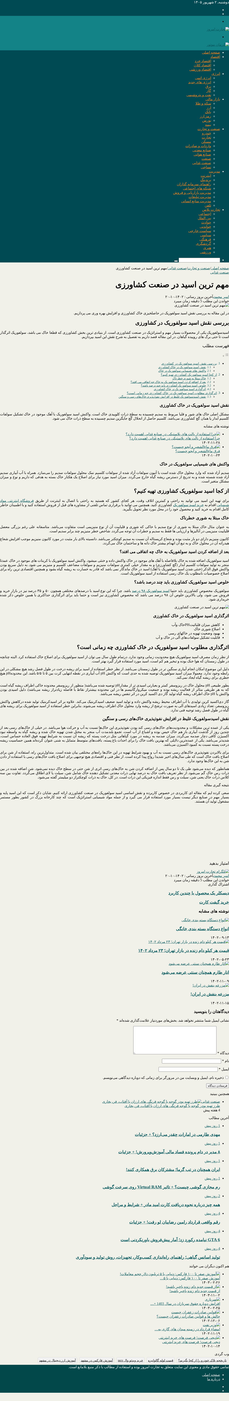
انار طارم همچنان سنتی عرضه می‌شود (195, 972)
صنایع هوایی (202, 154)
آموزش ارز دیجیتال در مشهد (57, 1360)
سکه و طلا (203, 103)
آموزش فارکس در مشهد (97, 1360)
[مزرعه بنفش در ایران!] (211, 985)
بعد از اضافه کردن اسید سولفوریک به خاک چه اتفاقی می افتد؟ (168, 382)
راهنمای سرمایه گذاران (194, 184)
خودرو (206, 133)
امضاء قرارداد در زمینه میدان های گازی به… (187, 1329)
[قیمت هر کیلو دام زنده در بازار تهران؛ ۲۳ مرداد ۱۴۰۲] (188, 942)
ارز (209, 108)
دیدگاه (223, 1053)
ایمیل (224, 1069)
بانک (208, 112)
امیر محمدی (221, 297)
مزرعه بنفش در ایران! (210, 994)
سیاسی (205, 235)
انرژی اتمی (203, 78)
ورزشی (205, 252)
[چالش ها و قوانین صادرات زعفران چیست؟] (195, 1312)
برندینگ (205, 180)
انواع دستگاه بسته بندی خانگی (202, 928)
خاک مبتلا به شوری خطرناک (189, 378)
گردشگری (203, 243)
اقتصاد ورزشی (200, 69)
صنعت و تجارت (208, 129)
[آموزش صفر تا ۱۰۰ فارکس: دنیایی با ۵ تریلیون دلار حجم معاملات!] (170, 1274)
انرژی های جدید (199, 82)
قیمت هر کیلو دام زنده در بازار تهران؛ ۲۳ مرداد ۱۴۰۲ (183, 950)
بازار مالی (213, 99)
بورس (206, 120)
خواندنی (205, 226)
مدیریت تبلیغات (200, 197)
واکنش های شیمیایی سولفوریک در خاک (182, 370)
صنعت (206, 159)
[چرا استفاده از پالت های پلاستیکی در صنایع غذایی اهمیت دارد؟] (173, 434)
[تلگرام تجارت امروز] (213, 871)
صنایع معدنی (202, 150)
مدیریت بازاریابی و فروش (192, 192)
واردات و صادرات (198, 146)
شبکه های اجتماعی (197, 188)
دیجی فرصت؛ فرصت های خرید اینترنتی (191, 1342)
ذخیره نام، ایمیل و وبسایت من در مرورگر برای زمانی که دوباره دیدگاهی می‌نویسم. (163, 1078)
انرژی (216, 74)
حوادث (206, 222)
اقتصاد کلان (202, 65)
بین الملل (204, 218)
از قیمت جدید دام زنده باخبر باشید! (195, 1291)
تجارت (206, 137)
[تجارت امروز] (218, 29)
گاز (208, 91)
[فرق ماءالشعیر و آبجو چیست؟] (196, 447)
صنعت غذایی (201, 163)
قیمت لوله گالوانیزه (160, 1360)
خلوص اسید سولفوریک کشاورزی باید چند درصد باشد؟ (173, 385)
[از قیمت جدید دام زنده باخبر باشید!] (193, 1287)
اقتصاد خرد (203, 61)
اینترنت (206, 176)
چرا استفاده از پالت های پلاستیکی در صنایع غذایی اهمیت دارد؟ (174, 438)
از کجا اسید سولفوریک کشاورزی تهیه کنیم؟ (189, 374)
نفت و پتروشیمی (199, 95)
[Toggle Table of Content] (225, 356)
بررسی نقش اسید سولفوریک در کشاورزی (189, 363)
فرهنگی (205, 239)
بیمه (208, 125)
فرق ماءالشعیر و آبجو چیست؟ (197, 451)
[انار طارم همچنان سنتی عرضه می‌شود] (199, 964)
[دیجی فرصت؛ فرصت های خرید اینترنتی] (189, 1338)
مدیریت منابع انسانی (196, 201)
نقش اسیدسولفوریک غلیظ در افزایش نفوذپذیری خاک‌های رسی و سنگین (162, 396)
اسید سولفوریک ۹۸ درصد (151, 591)
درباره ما (213, 1379)
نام (225, 1061)
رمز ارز (205, 116)
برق (208, 86)
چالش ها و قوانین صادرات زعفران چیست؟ (188, 1316)
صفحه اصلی (211, 52)
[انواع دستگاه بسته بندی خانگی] (205, 920)
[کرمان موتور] (218, 44)
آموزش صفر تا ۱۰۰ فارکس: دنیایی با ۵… (190, 1278)
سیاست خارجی (199, 231)
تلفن (208, 205)
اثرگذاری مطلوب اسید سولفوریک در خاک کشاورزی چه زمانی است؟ (172, 393)
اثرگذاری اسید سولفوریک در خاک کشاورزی (180, 389)
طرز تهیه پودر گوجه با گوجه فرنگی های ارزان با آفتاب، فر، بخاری (172, 1106)
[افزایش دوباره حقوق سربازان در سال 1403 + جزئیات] (212, 1299)
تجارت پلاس (211, 209)
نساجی (206, 167)
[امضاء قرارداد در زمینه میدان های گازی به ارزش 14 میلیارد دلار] (211, 1325)
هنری (207, 248)
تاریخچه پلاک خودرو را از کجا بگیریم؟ (202, 1360)
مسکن (206, 142)
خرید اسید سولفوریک (188, 505)
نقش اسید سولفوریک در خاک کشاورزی (182, 367)
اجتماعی (205, 214)
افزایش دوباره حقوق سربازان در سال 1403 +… (185, 1304)
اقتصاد (215, 57)
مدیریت (214, 171)
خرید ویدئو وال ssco (130, 1360)
